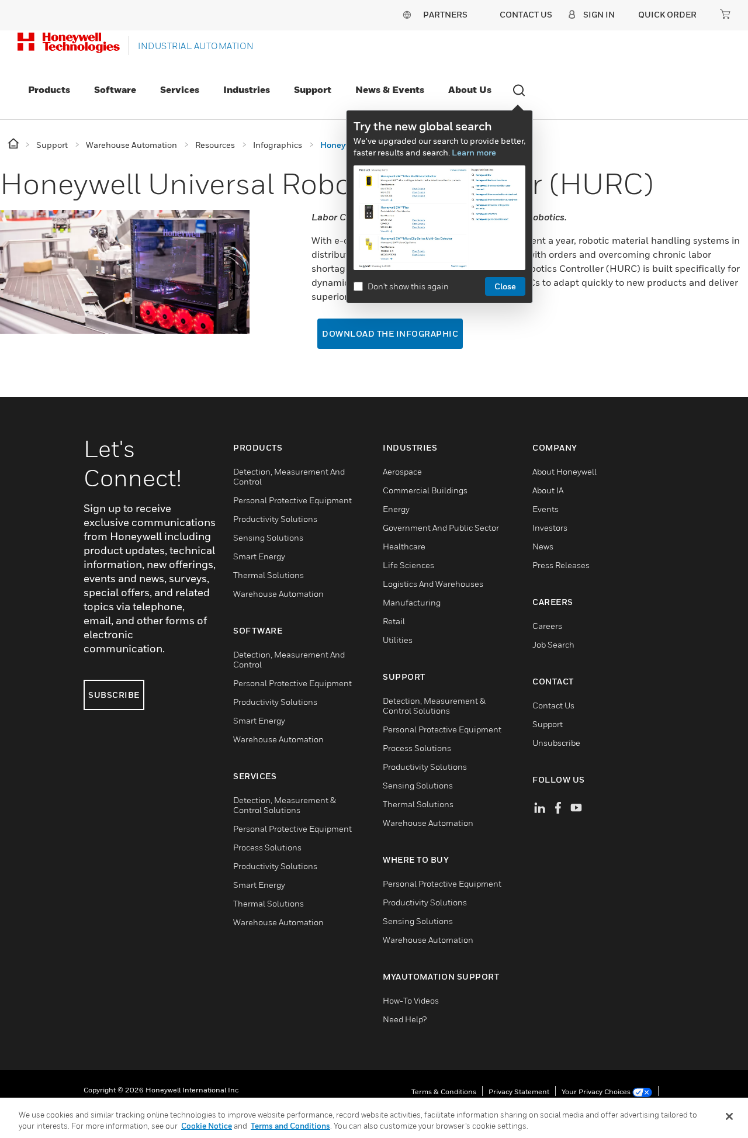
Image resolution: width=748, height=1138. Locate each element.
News (542, 546)
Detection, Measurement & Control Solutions (284, 805)
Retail (394, 621)
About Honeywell (564, 471)
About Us (469, 89)
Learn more (474, 152)
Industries (246, 89)
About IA (547, 490)
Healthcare (404, 546)
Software (115, 89)
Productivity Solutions (275, 519)
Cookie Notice (206, 1125)
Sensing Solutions (268, 537)
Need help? (405, 1019)
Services (179, 89)
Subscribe (114, 695)
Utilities (398, 640)
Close (505, 286)
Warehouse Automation (278, 594)
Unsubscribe (556, 743)
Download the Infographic (390, 333)
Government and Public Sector (441, 527)
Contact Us (553, 705)
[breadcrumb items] (14, 144)
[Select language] (406, 14)
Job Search (553, 644)
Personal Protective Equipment (292, 500)
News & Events (389, 89)
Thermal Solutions (268, 575)
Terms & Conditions (443, 1091)
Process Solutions (267, 847)
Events (545, 509)
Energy (396, 509)
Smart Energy (259, 556)
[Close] (729, 1116)
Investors (549, 527)
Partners (445, 14)
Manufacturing (412, 602)
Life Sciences (408, 565)
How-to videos (411, 1000)
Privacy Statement (519, 1091)
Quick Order (667, 14)
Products (49, 89)
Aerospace (402, 471)
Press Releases (561, 565)
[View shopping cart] (725, 14)
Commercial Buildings (425, 490)
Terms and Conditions (290, 1125)
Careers (547, 626)
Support (312, 89)
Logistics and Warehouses (433, 584)
